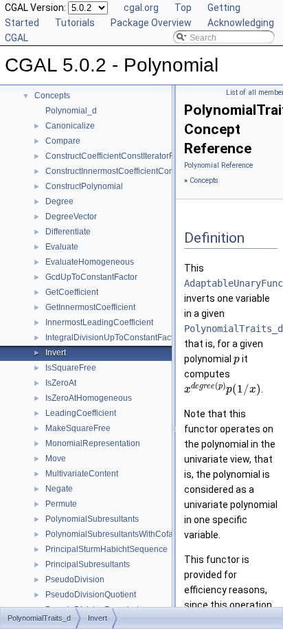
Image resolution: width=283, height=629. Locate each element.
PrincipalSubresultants (87, 564)
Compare (62, 141)
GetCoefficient (71, 292)
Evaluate (61, 247)
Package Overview (151, 22)
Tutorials (75, 22)
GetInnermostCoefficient (90, 307)
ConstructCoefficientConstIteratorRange (119, 156)
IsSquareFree (70, 368)
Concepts (52, 95)
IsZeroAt (60, 383)
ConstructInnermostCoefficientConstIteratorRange (138, 171)
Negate (59, 489)
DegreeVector (71, 216)
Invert (55, 352)
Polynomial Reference (218, 165)
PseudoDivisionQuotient (90, 594)
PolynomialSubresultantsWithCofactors (118, 534)
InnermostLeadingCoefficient (99, 322)
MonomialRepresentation (92, 443)
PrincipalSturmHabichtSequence (106, 549)
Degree (59, 201)
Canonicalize (70, 126)
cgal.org (141, 7)
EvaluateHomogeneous (89, 262)
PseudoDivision (74, 579)
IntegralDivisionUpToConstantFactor (113, 337)
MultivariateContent (81, 473)
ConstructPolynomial (84, 186)
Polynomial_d (71, 110)
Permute (61, 504)
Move (55, 458)
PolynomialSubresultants (92, 519)
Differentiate (68, 231)
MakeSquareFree (78, 428)
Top (183, 7)
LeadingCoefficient (80, 413)
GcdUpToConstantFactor (91, 277)
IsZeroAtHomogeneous (88, 398)
